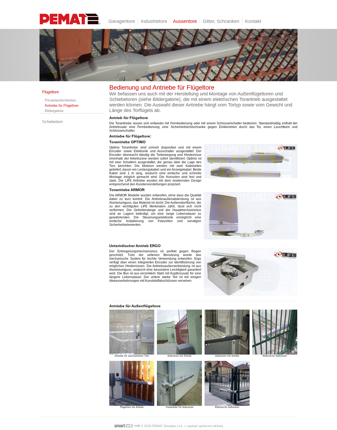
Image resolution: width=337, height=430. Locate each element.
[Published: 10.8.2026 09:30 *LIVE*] (137, 426)
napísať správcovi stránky (205, 426)
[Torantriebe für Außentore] (179, 383)
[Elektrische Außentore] (274, 332)
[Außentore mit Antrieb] (179, 332)
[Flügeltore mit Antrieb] (131, 383)
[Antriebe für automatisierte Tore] (131, 332)
